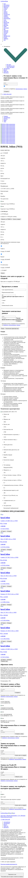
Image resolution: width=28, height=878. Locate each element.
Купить (2, 273)
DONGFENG (7, 18)
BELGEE (6, 25)
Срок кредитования (7, 289)
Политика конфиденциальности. (9, 864)
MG (5, 29)
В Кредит (9, 531)
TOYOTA (6, 17)
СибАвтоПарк (4, 1)
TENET (5, 24)
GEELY (5, 11)
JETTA (5, 21)
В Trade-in (3, 531)
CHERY (6, 15)
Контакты (6, 72)
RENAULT (6, 6)
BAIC (5, 34)
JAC (5, 40)
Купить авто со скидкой (20, 755)
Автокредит (7, 68)
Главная (6, 116)
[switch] (1, 246)
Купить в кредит (16, 219)
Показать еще (4, 661)
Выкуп (5, 70)
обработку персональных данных (11, 325)
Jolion (5, 120)
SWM (5, 26)
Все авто (9, 64)
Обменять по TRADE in (6, 219)
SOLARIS (6, 28)
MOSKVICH (7, 36)
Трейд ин (6, 71)
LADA (5, 9)
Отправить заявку (19, 733)
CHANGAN (7, 14)
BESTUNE (6, 22)
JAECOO (6, 30)
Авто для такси (10, 67)
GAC (5, 20)
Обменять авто (18, 776)
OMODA (6, 38)
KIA (5, 3)
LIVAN (5, 33)
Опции (2, 328)
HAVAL (6, 13)
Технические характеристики (12, 328)
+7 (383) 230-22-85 (6, 94)
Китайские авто (11, 66)
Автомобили (7, 117)
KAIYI (5, 37)
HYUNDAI (6, 5)
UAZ (5, 10)
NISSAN (6, 7)
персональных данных (21, 88)
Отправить (6, 91)
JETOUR (6, 32)
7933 (5, 121)
